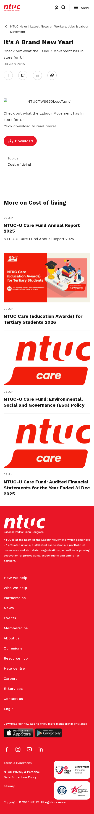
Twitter (25, 75)
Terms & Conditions (18, 763)
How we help (15, 578)
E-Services (13, 688)
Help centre (14, 668)
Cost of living (19, 164)
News (9, 608)
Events (10, 618)
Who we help (15, 588)
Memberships (16, 628)
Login (8, 709)
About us (11, 638)
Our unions (13, 648)
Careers (10, 678)
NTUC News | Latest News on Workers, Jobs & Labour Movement (49, 29)
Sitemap (9, 786)
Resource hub (16, 658)
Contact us (13, 698)
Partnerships (15, 598)
